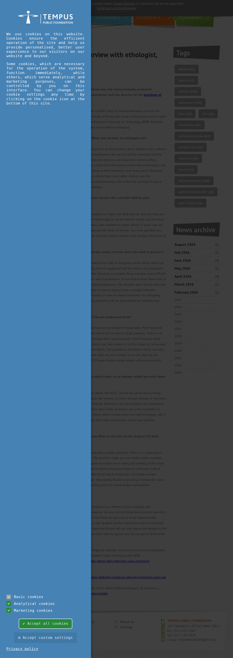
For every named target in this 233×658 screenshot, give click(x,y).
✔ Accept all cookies (45, 623)
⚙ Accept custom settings (45, 637)
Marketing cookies (33, 610)
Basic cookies (28, 597)
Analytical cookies (34, 604)
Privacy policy (22, 649)
